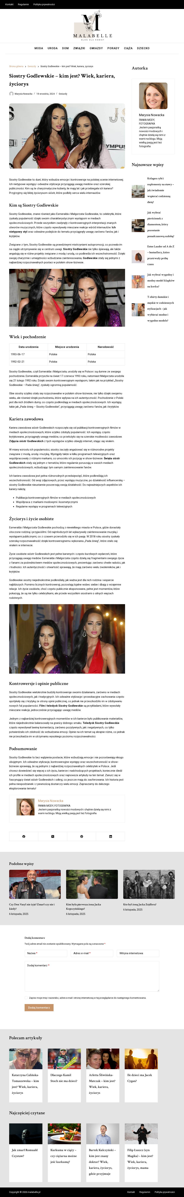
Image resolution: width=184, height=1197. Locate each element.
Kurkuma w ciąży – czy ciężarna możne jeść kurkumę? (63, 1156)
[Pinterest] (81, 836)
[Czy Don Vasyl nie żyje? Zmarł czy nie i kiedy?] (35, 884)
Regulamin (23, 4)
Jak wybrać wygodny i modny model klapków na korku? (161, 280)
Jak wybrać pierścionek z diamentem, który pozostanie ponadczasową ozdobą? (160, 224)
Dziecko (143, 48)
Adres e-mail (82, 953)
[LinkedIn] (110, 836)
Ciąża (128, 48)
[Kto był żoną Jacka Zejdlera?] (149, 884)
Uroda (53, 48)
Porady (113, 48)
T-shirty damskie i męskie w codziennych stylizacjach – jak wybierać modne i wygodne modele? (160, 309)
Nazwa (32, 953)
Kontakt (9, 4)
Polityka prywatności (44, 4)
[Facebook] (23, 836)
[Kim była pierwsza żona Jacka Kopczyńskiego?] (92, 884)
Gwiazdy (96, 48)
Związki (79, 48)
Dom (65, 48)
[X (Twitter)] (52, 836)
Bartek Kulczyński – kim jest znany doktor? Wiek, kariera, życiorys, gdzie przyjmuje (102, 1162)
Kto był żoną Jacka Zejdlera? (139, 904)
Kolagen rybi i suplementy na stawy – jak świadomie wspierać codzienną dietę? (160, 190)
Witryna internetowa (131, 953)
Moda (38, 48)
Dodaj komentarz (38, 965)
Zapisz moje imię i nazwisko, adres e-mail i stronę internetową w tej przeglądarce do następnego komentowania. (87, 998)
